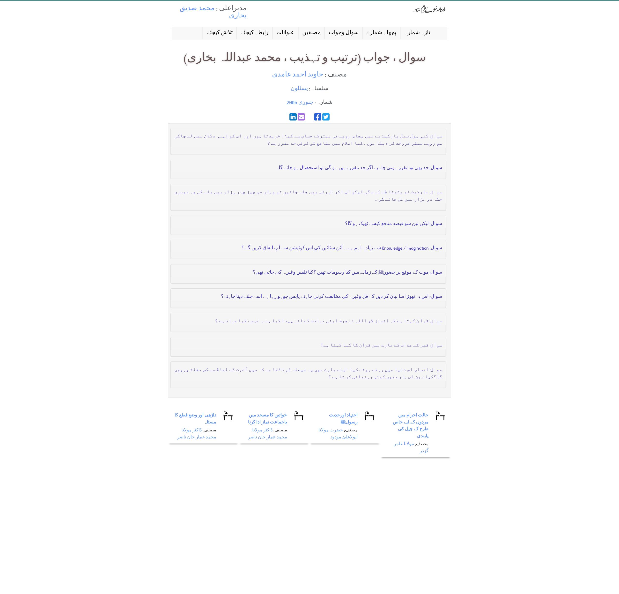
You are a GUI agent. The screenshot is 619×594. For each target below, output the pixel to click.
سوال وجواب (344, 33)
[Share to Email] (301, 116)
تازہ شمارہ (417, 33)
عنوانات (285, 33)
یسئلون (299, 89)
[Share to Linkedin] (293, 116)
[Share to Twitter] (326, 116)
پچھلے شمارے (381, 33)
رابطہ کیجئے (254, 33)
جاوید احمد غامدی (297, 75)
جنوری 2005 (300, 102)
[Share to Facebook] (317, 116)
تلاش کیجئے (220, 33)
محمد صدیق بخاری (213, 12)
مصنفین (311, 33)
